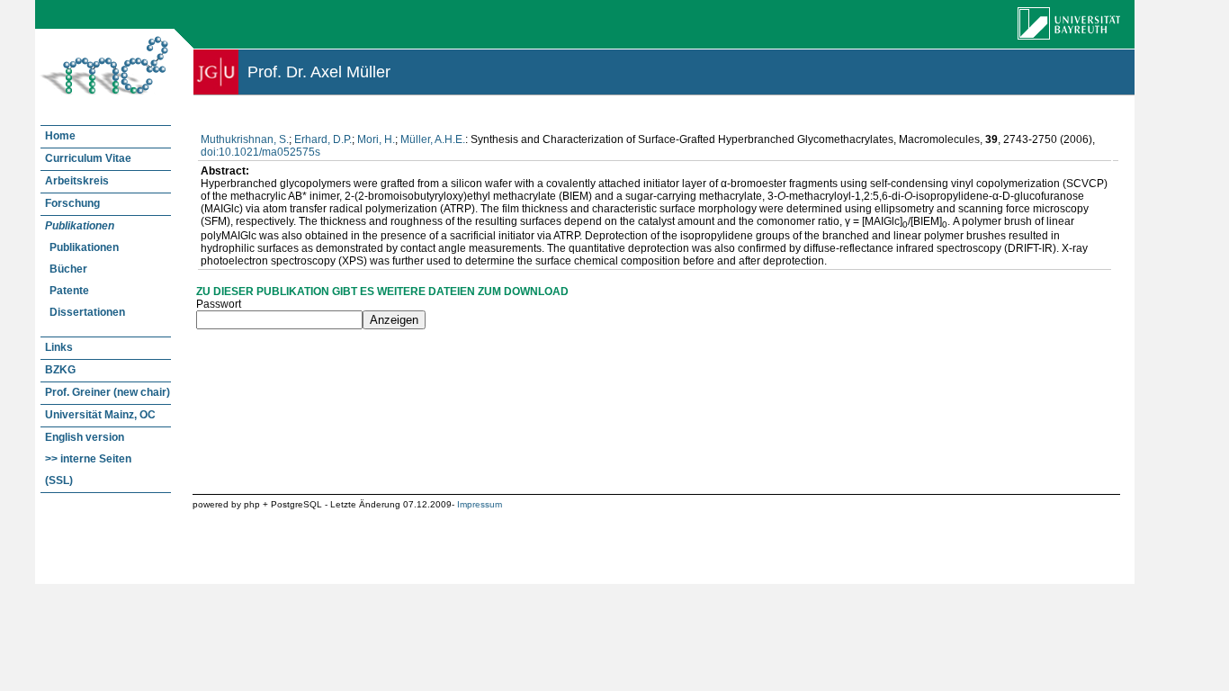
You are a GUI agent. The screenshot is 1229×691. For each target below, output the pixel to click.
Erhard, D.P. (323, 139)
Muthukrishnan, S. (245, 139)
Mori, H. (376, 139)
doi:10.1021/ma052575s (260, 152)
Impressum (479, 504)
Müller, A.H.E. (432, 139)
